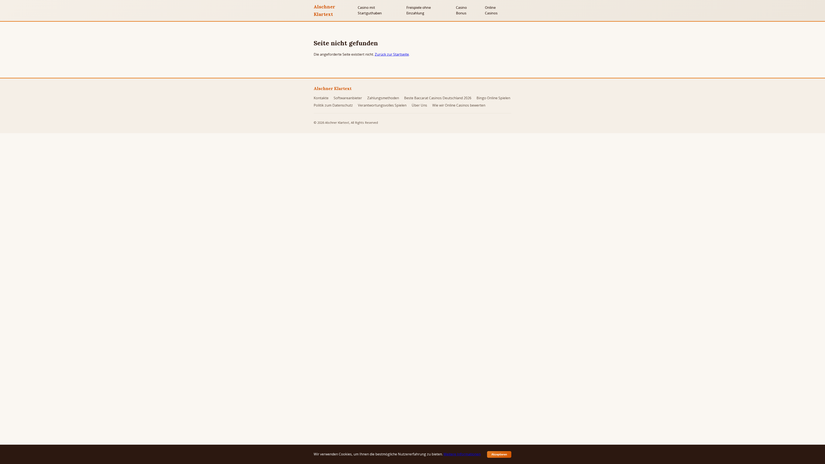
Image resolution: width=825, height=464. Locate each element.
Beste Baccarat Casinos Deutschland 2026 (437, 98)
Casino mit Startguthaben (370, 10)
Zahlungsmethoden (383, 98)
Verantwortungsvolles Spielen (382, 105)
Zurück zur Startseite (392, 54)
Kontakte (321, 98)
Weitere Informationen (462, 454)
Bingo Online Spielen (493, 98)
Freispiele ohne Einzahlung (418, 10)
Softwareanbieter (348, 98)
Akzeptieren (499, 454)
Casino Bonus (461, 10)
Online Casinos (491, 10)
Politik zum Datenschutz (333, 105)
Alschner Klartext (324, 10)
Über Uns (419, 105)
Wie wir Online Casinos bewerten (458, 105)
